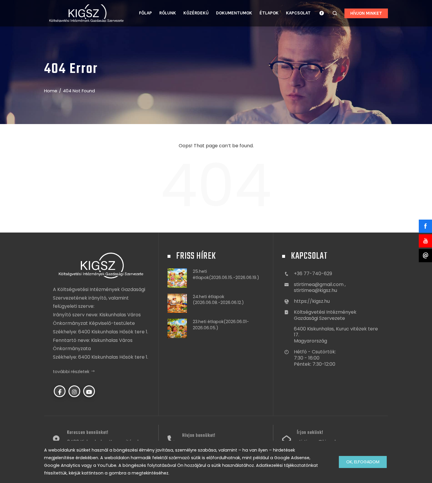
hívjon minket (366, 13)
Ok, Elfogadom (362, 462)
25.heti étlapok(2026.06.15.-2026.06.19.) (226, 274)
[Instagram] (74, 391)
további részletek (71, 372)
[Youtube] (89, 391)
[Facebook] (60, 391)
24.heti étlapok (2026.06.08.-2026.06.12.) (218, 300)
